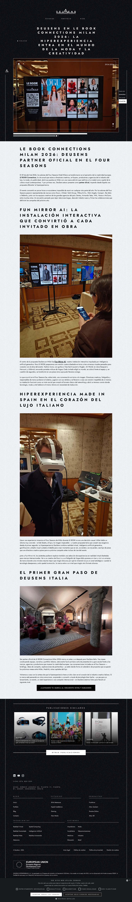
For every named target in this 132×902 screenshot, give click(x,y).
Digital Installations (57, 807)
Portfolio (15, 807)
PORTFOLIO (66, 19)
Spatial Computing (34, 827)
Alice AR (91, 816)
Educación (70, 840)
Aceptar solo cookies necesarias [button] (82, 894)
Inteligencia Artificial (35, 831)
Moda (79, 827)
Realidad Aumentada (19, 831)
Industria (80, 836)
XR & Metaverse (56, 802)
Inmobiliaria (71, 831)
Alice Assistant (93, 807)
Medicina (70, 836)
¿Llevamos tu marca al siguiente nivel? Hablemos (66, 688)
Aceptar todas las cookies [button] (46, 894)
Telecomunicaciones (84, 831)
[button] (66, 899)
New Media (54, 816)
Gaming (53, 811)
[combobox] (127, 880)
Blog (14, 811)
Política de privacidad (96, 850)
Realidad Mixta (17, 836)
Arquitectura (71, 827)
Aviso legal (66, 850)
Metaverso (16, 840)
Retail (79, 840)
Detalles (85, 885)
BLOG (82, 19)
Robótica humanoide (35, 836)
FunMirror (92, 802)
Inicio (15, 802)
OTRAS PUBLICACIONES (66, 752)
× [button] (129, 880)
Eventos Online (93, 811)
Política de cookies (79, 850)
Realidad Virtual (18, 827)
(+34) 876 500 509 (22, 781)
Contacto (16, 816)
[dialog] (66, 890)
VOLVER (23, 41)
